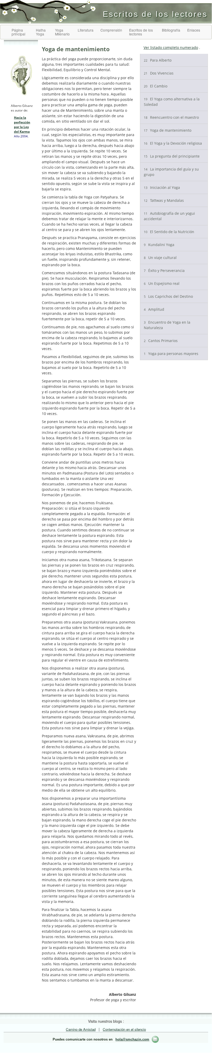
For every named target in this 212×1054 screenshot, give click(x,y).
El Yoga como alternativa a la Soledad (172, 102)
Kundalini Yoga (159, 244)
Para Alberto (157, 60)
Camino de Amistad (81, 1029)
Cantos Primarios (161, 340)
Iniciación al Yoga (162, 187)
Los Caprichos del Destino (168, 296)
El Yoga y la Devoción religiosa (173, 143)
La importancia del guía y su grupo (171, 172)
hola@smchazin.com (132, 1039)
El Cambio (155, 86)
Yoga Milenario (62, 31)
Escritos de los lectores (141, 31)
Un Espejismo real (161, 283)
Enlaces (193, 30)
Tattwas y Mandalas (164, 200)
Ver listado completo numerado (171, 47)
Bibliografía (171, 30)
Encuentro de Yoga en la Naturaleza (167, 325)
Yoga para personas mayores (171, 353)
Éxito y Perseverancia (164, 270)
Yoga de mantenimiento (167, 130)
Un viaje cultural (160, 257)
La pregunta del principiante (172, 156)
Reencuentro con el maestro (171, 117)
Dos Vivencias (159, 73)
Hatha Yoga (41, 31)
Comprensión (111, 30)
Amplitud (154, 309)
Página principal (18, 31)
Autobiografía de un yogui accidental (169, 216)
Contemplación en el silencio (124, 1029)
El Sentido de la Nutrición (169, 231)
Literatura (85, 30)
